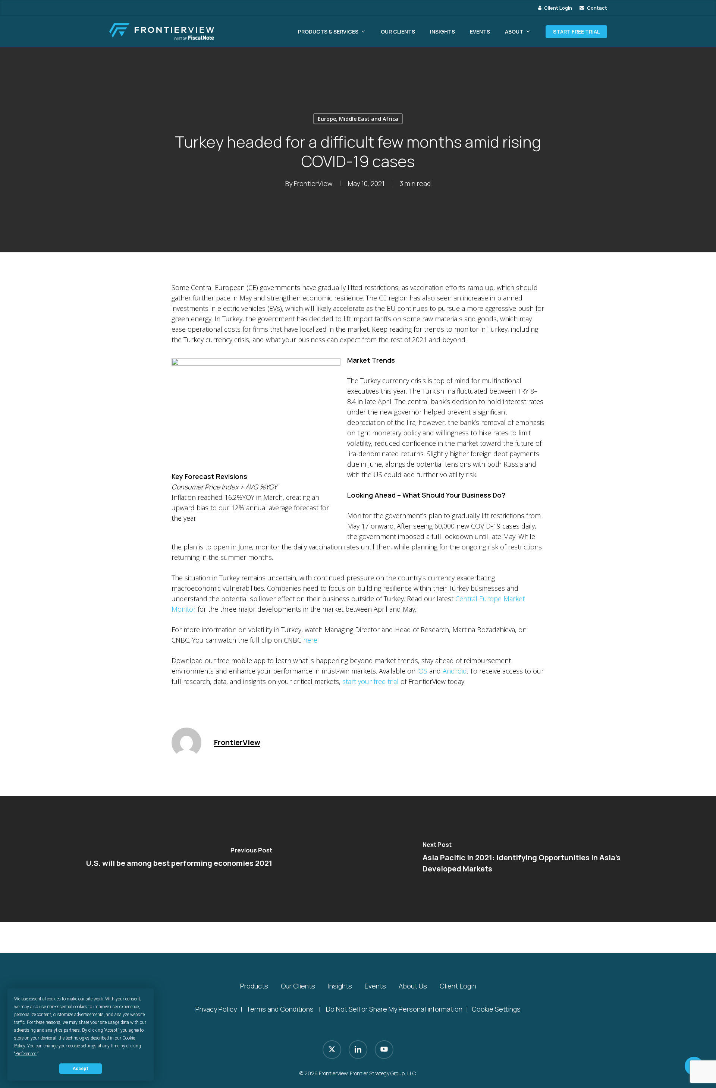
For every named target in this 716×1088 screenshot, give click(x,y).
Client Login (458, 985)
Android (455, 670)
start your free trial (370, 681)
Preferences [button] (26, 1053)
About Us (413, 985)
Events (375, 985)
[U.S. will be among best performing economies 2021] (179, 859)
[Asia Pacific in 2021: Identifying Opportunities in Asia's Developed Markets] (537, 859)
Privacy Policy (216, 1009)
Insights (340, 985)
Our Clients (298, 985)
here (310, 640)
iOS (422, 670)
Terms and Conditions (280, 1009)
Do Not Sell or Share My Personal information (394, 1009)
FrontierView (313, 183)
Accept (80, 1068)
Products (254, 985)
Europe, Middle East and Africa (358, 118)
